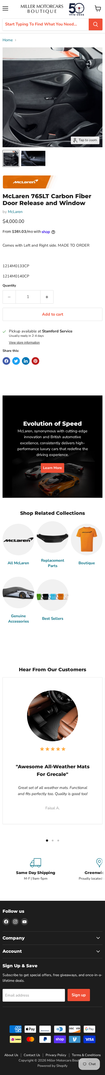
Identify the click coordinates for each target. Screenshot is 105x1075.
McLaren (15, 211)
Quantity (9, 286)
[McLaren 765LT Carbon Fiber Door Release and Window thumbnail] (11, 158)
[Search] (95, 24)
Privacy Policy (56, 1055)
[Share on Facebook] (6, 361)
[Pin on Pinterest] (35, 361)
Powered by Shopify (52, 1066)
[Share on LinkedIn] (26, 361)
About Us (11, 1055)
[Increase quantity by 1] (47, 296)
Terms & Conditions (86, 1055)
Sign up (79, 995)
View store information (24, 342)
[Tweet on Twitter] (16, 361)
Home (8, 40)
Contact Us (32, 1055)
